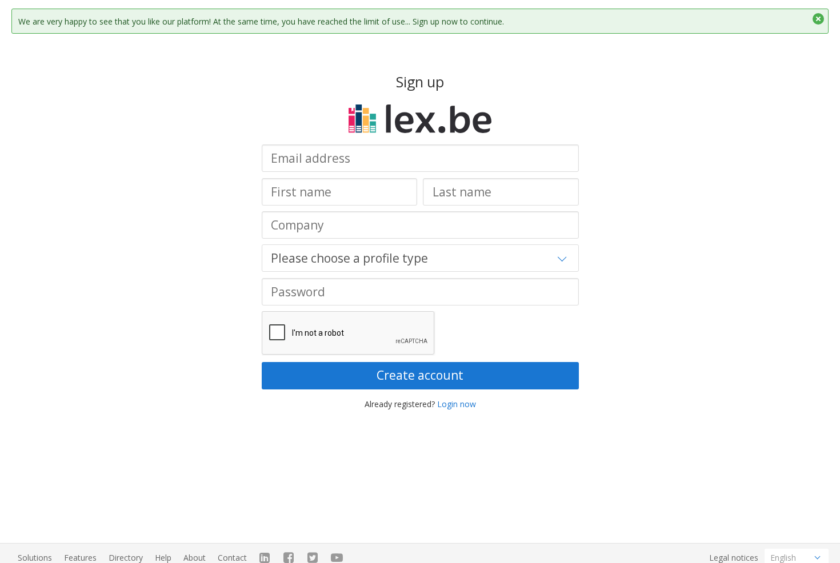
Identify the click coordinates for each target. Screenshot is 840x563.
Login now (456, 404)
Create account (420, 375)
